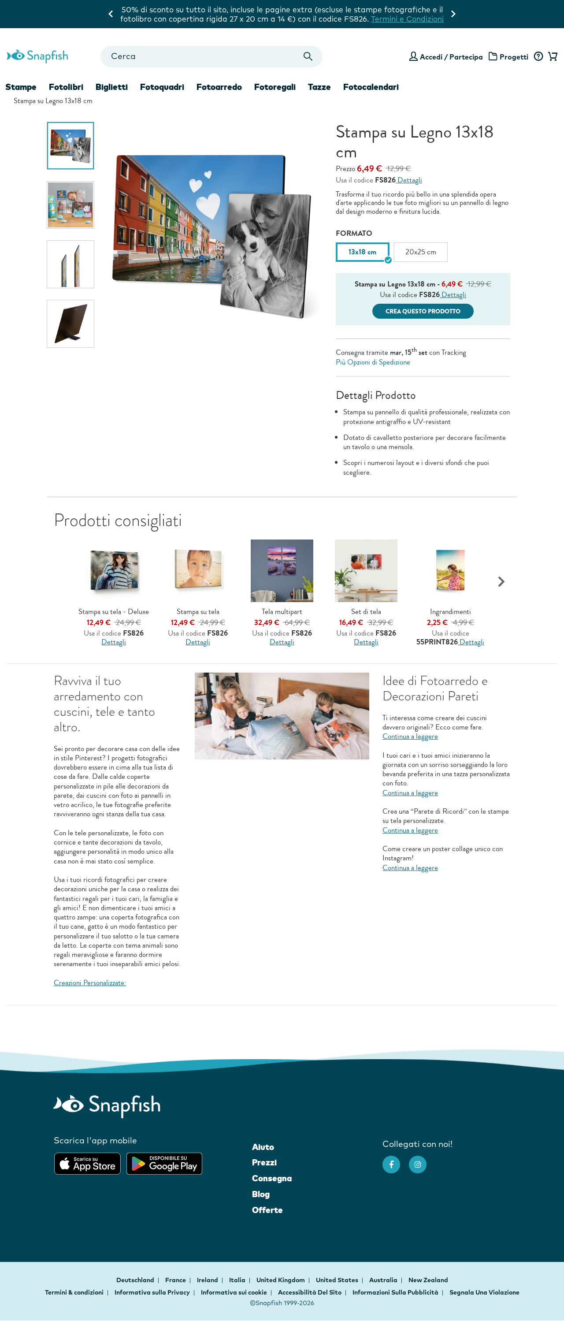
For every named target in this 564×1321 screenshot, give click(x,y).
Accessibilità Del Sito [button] (309, 1292)
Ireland (208, 1280)
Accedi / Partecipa (451, 56)
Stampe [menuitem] (21, 87)
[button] (501, 582)
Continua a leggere (410, 736)
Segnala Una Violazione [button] (484, 1292)
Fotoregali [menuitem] (275, 87)
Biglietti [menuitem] (112, 87)
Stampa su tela (198, 611)
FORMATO (354, 233)
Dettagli (409, 180)
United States (338, 1280)
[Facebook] (395, 1160)
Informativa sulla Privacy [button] (152, 1292)
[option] (70, 145)
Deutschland (136, 1280)
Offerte (267, 1210)
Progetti (514, 56)
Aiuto (263, 1147)
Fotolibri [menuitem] (66, 87)
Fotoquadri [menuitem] (162, 87)
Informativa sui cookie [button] (234, 1292)
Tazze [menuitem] (319, 87)
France (176, 1280)
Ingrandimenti (450, 611)
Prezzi (264, 1162)
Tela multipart (282, 611)
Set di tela (366, 611)
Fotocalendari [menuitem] (371, 87)
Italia (238, 1280)
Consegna (272, 1178)
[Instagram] (422, 1160)
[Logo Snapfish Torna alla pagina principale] (37, 55)
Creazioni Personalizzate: (90, 982)
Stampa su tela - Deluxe (113, 611)
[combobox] (211, 56)
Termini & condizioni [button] (74, 1292)
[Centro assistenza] (538, 57)
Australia (384, 1280)
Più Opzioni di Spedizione (373, 362)
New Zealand (428, 1280)
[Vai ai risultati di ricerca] (308, 56)
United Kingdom (281, 1280)
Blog (261, 1194)
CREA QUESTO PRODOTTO (423, 311)
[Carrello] (551, 57)
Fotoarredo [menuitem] (219, 87)
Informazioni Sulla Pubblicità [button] (395, 1292)
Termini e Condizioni (282, 18)
